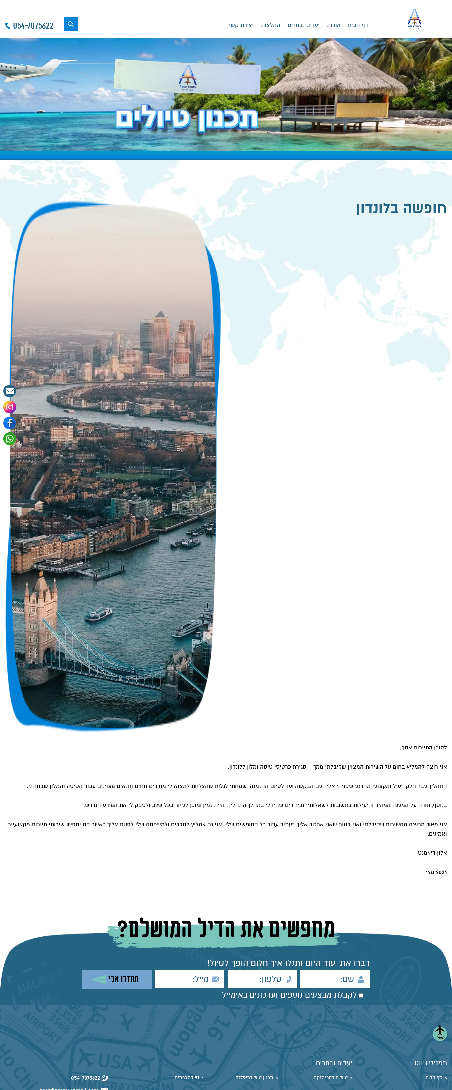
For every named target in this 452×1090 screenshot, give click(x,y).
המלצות (270, 25)
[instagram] (9, 407)
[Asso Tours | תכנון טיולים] (414, 19)
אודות (333, 25)
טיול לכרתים (187, 1078)
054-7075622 (85, 1077)
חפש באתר (71, 24)
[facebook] (9, 423)
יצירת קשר (241, 25)
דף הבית (358, 25)
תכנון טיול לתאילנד (254, 1078)
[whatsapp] (9, 438)
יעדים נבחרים (304, 25)
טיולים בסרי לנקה (331, 1078)
